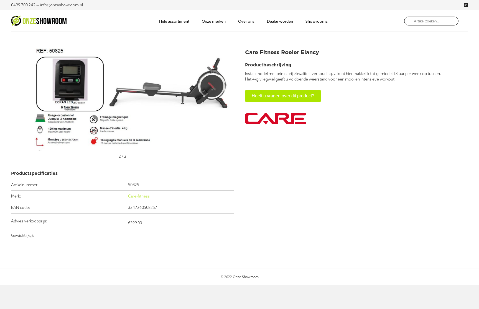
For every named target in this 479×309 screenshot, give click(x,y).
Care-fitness (139, 196)
